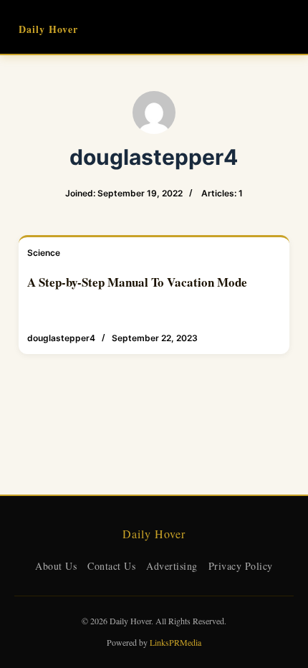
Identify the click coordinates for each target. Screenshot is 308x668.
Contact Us (111, 566)
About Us (56, 566)
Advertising (172, 566)
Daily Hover (48, 29)
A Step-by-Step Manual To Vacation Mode (137, 282)
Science (43, 252)
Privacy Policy (240, 566)
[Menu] (282, 27)
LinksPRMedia (175, 642)
